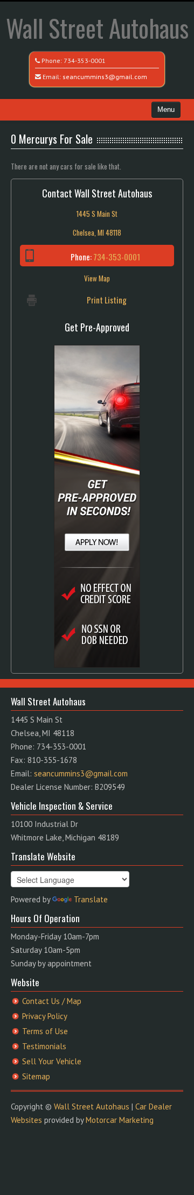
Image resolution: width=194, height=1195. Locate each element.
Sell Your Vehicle (51, 1061)
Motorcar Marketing (120, 1120)
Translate (91, 899)
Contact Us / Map (51, 1001)
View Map (97, 278)
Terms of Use (45, 1031)
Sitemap (36, 1076)
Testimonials (44, 1046)
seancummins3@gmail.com (105, 77)
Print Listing (107, 300)
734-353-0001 (85, 60)
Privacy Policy (44, 1016)
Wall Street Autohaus (97, 28)
